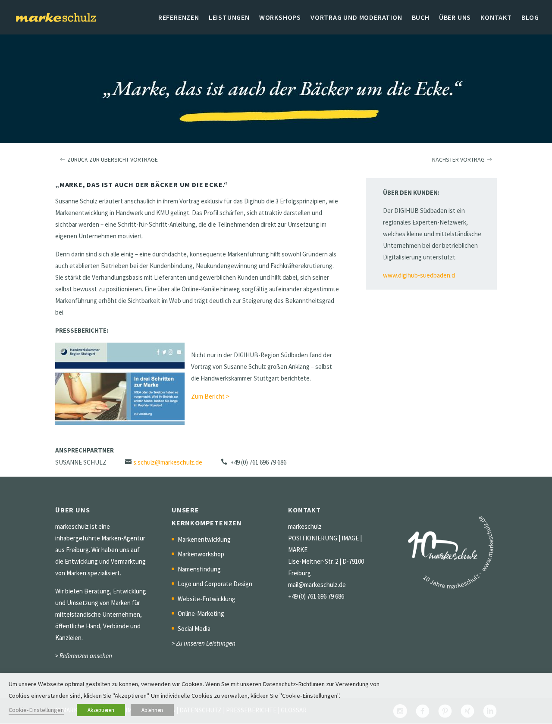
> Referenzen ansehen (83, 656)
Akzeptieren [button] (101, 710)
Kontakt (496, 18)
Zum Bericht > (210, 396)
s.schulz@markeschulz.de (167, 462)
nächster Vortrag (458, 159)
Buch (421, 18)
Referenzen (178, 18)
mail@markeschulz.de (317, 584)
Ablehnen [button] (152, 710)
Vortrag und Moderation (356, 18)
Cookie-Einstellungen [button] (36, 710)
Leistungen (229, 18)
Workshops (280, 18)
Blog (530, 18)
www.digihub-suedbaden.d (419, 275)
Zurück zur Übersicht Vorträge (112, 159)
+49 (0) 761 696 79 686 (316, 596)
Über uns (455, 18)
